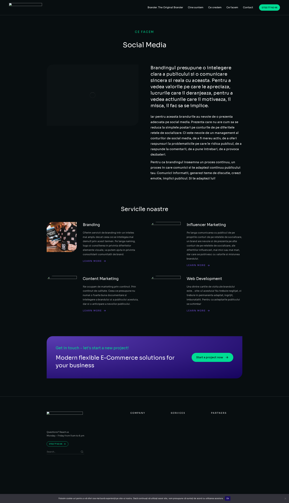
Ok (227, 498)
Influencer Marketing (206, 224)
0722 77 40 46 (269, 7)
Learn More (92, 261)
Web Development (204, 278)
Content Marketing (101, 278)
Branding (91, 224)
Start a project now (209, 357)
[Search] (82, 451)
